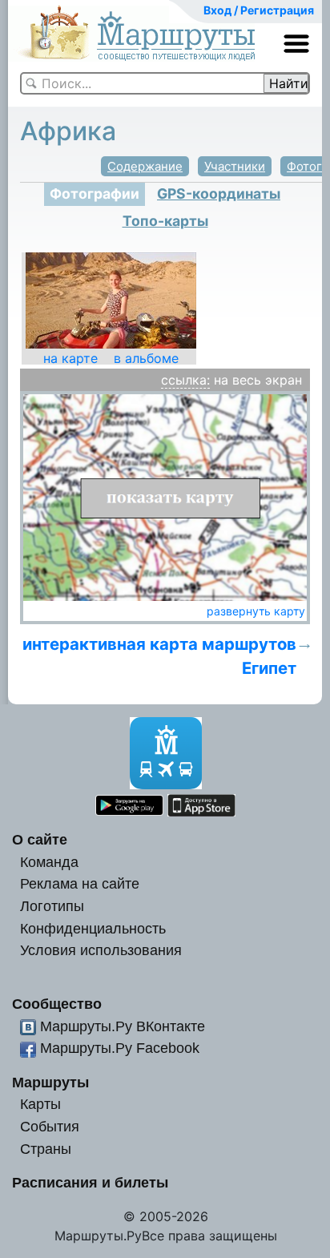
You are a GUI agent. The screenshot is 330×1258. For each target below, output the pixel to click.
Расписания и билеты (90, 1182)
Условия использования (101, 949)
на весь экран (258, 380)
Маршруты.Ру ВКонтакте (122, 1026)
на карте (70, 358)
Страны (45, 1148)
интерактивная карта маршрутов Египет (159, 656)
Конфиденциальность (93, 928)
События (49, 1126)
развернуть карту (256, 611)
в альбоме (146, 358)
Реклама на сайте (79, 883)
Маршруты (50, 1082)
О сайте (39, 839)
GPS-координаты (218, 193)
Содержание (145, 166)
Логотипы (52, 905)
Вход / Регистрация (258, 10)
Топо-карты (165, 220)
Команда (49, 861)
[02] (111, 300)
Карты (40, 1103)
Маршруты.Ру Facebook (119, 1047)
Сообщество (57, 1003)
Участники (234, 166)
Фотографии (94, 193)
